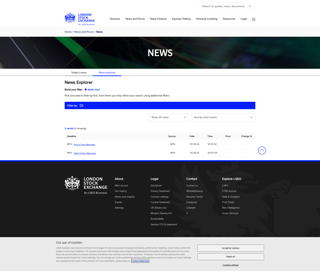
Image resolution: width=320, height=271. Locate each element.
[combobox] (168, 117)
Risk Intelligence (231, 207)
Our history (121, 191)
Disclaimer (156, 185)
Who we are (121, 185)
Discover (115, 19)
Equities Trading (181, 19)
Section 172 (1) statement (164, 224)
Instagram (191, 202)
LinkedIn (191, 207)
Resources (229, 19)
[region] (160, 254)
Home (68, 32)
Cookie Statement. (140, 260)
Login (244, 19)
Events (118, 202)
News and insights (125, 196)
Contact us (192, 185)
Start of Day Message (85, 153)
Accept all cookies (230, 247)
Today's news (78, 72)
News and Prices (135, 19)
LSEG (225, 185)
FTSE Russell (229, 191)
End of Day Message (84, 144)
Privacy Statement (160, 191)
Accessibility (157, 218)
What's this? (94, 89)
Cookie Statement (160, 202)
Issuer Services (230, 213)
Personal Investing (207, 19)
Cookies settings (230, 264)
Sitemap (119, 207)
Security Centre (194, 196)
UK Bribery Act (158, 207)
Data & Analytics (231, 196)
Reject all (230, 256)
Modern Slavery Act (161, 213)
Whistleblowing (194, 191)
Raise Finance (158, 19)
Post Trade (228, 202)
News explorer (107, 72)
